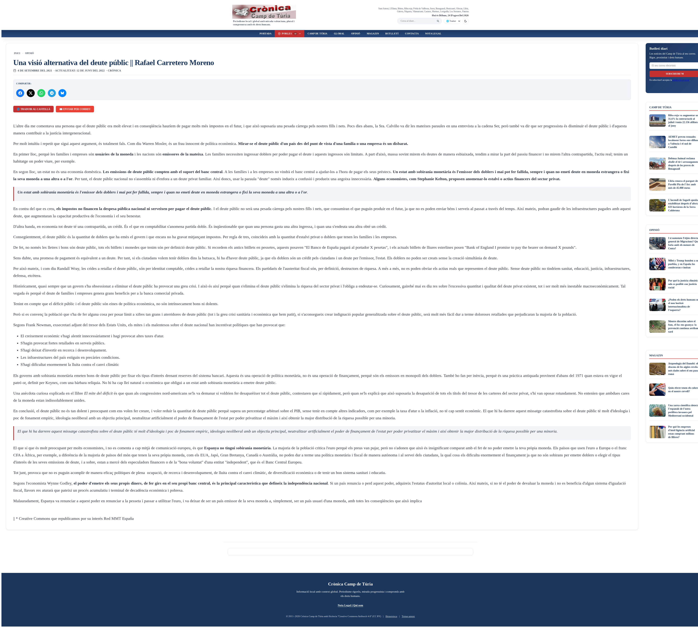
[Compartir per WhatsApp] (41, 93)
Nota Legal (433, 33)
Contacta (412, 33)
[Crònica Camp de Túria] (267, 12)
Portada (266, 33)
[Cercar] (438, 21)
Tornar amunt (408, 616)
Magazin (373, 33)
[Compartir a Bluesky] (62, 93)
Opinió (355, 33)
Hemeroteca (391, 616)
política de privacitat (680, 80)
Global (339, 33)
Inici (17, 53)
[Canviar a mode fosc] (465, 21)
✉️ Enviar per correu (75, 109)
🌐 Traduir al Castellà (33, 109)
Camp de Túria (317, 33)
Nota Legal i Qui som (350, 605)
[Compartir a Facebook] (20, 93)
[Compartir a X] (31, 93)
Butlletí (391, 33)
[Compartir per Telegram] (52, 93)
